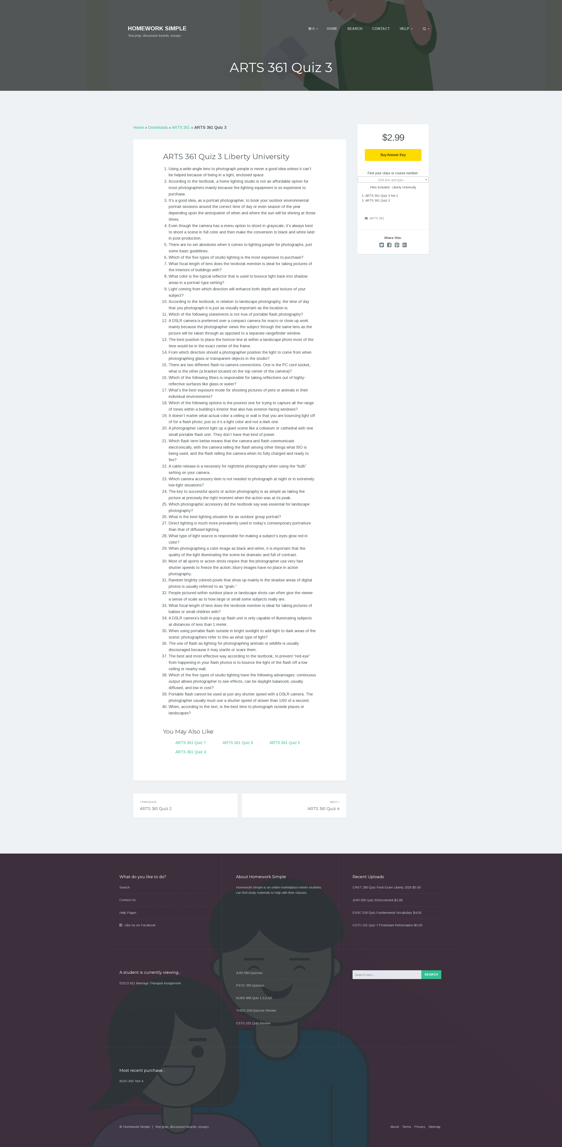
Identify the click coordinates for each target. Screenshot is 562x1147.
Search (354, 29)
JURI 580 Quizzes (249, 973)
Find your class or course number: (393, 173)
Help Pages (127, 912)
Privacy (419, 1127)
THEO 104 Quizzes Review (256, 1010)
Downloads (158, 127)
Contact (381, 29)
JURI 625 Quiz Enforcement (373, 900)
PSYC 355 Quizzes (250, 985)
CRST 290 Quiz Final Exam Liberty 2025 (382, 887)
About (394, 1127)
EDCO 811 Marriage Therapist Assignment (150, 983)
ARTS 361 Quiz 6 (238, 743)
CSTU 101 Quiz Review (253, 1023)
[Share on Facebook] (389, 245)
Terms (406, 1127)
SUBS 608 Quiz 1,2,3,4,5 (254, 998)
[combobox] (393, 180)
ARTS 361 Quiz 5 (285, 743)
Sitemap (434, 1127)
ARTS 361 (181, 127)
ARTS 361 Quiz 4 (190, 752)
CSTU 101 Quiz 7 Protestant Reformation (383, 925)
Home (332, 29)
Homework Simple (157, 28)
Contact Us (127, 900)
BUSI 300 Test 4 (131, 1081)
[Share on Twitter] (381, 245)
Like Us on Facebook (139, 925)
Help (404, 29)
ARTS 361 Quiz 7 (190, 743)
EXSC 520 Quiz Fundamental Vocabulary (382, 912)
